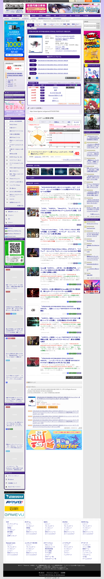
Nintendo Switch (12, 236)
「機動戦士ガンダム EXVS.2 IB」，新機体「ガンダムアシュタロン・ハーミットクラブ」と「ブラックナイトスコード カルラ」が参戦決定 (93, 161)
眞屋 (55, 90)
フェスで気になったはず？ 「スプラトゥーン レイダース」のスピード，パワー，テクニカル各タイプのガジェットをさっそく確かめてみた (14, 377)
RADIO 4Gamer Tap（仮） (16, 157)
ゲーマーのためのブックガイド (16, 164)
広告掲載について (12, 483)
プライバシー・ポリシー (52, 572)
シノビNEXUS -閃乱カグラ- (93, 269)
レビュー (6, 18)
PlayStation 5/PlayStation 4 (14, 233)
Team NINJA (58, 39)
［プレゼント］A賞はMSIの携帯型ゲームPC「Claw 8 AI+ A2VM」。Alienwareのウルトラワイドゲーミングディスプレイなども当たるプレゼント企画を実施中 (93, 146)
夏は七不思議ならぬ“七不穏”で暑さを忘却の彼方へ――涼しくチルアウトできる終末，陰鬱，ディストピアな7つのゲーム (14, 330)
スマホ (40, 15)
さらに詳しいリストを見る (71, 159)
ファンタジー (59, 50)
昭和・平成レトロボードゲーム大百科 (16, 174)
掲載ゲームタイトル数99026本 (14, 10)
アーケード (84, 543)
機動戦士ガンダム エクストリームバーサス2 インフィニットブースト (93, 258)
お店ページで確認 (33, 87)
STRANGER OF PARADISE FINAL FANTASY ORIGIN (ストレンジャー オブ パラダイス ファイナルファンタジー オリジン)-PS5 (56, 426)
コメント (33, 78)
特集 (9, 82)
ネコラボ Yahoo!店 (55, 92)
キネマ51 (12, 199)
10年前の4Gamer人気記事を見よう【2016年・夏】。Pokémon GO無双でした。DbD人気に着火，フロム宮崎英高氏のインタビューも (14, 308)
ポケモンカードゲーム (92, 223)
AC (71, 15)
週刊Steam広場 (13, 153)
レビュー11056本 (10, 12)
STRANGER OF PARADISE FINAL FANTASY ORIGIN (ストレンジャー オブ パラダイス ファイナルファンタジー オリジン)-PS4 (58, 397)
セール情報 (48, 551)
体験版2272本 (19, 12)
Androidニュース (50, 547)
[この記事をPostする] (29, 78)
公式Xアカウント (13, 1)
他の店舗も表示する (74, 103)
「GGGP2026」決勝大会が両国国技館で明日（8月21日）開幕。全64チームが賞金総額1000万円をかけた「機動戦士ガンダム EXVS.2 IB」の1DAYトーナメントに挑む (93, 193)
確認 (42, 87)
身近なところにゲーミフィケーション (16, 195)
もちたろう (38, 156)
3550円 (33, 100)
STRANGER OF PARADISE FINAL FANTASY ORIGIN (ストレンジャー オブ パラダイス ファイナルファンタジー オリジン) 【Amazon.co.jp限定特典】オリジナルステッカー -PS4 (56, 412)
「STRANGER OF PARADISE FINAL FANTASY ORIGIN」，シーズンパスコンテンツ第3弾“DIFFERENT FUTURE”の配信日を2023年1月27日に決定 (60, 360)
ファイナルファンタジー (70, 50)
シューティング (87, 553)
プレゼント (11, 215)
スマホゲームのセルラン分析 (16, 145)
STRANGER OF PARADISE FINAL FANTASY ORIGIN (53, 60)
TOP (7, 15)
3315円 (33, 95)
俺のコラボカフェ (14, 171)
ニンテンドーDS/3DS (31, 543)
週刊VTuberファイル (15, 137)
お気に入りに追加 (71, 77)
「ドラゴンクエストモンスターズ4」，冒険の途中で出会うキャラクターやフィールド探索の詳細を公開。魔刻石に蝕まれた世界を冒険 (93, 153)
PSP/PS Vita (84, 522)
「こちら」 (61, 567)
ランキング (96, 1)
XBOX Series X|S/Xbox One (14, 231)
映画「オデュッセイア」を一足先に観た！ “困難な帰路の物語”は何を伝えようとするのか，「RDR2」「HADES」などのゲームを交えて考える (14, 286)
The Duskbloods (91, 240)
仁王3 (88, 251)
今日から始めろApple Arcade (17, 167)
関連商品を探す (63, 103)
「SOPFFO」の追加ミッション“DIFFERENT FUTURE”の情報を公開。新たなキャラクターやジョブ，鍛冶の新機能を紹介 (60, 339)
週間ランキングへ (95, 214)
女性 (69, 122)
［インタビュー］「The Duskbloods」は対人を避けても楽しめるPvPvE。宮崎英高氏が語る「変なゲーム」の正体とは (14, 468)
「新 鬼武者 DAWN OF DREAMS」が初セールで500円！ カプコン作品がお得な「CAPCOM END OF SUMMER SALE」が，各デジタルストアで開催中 (93, 177)
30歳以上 (56, 122)
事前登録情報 (49, 549)
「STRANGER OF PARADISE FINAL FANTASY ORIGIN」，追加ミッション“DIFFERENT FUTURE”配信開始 (60, 309)
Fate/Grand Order (91, 228)
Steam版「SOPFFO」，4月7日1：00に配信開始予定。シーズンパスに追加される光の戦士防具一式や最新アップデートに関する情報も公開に (60, 270)
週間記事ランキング (13, 211)
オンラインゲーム (12, 524)
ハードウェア (62, 15)
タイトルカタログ (31, 534)
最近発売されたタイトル (44, 18)
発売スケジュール (31, 532)
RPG (63, 46)
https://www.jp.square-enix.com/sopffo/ (65, 36)
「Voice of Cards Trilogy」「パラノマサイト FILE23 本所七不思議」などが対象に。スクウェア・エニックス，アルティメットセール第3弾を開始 (60, 232)
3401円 (33, 98)
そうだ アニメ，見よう (15, 160)
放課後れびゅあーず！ (15, 202)
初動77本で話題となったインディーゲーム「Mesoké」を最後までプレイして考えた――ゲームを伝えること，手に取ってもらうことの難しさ (14, 399)
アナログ (77, 15)
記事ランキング (12, 536)
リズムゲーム (86, 555)
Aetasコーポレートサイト (14, 486)
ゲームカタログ (57, 18)
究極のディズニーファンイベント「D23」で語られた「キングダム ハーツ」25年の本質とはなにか (14, 446)
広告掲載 (63, 572)
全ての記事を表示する (74, 377)
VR (55, 15)
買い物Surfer (13, 188)
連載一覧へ (21, 205)
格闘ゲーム (86, 549)
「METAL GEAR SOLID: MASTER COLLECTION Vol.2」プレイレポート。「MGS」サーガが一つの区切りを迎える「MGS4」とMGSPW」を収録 (93, 201)
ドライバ (10, 222)
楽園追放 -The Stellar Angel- (93, 246)
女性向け (48, 15)
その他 (85, 556)
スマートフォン (48, 543)
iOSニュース (48, 545)
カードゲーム (86, 551)
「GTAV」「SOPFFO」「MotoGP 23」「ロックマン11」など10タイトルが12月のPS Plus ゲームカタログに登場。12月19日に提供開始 (60, 211)
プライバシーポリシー (13, 475)
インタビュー (25, 18)
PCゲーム (10, 228)
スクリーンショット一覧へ (75, 165)
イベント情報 (86, 547)
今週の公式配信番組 (15, 134)
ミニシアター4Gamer (15, 185)
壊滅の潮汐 (89, 275)
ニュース (10, 80)
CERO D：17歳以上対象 (61, 48)
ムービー (33, 18)
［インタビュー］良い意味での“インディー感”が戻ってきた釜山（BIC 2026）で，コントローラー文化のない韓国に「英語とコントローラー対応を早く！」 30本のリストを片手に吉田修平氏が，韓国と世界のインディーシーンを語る (14, 424)
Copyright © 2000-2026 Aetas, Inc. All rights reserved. (52, 574)
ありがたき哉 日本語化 (15, 191)
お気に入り (80, 1)
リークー (55, 98)
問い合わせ (33, 1)
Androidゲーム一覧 (50, 558)
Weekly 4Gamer (13, 124)
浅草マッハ (55, 100)
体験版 (9, 528)
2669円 (33, 90)
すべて (76, 122)
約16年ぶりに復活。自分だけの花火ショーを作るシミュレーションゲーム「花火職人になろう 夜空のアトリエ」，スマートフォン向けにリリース (93, 209)
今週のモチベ (13, 127)
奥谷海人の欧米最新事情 (16, 121)
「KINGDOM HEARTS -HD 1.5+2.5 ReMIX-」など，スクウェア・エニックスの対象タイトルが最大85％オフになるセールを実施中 (60, 189)
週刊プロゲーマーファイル (16, 131)
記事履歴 (88, 1)
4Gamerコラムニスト (15, 178)
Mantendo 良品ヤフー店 (55, 95)
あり (42, 90)
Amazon (55, 87)
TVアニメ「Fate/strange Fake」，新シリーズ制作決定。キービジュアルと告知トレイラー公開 (93, 185)
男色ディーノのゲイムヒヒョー (16, 141)
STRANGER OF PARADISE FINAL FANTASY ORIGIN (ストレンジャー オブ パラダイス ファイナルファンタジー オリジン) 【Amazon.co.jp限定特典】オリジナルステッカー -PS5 (56, 421)
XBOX (18, 15)
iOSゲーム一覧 (49, 556)
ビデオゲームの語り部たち (16, 181)
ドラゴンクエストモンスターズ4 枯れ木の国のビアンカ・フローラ (93, 234)
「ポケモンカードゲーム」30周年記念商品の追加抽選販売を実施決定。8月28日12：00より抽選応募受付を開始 (93, 138)
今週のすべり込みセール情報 (16, 150)
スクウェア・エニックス (62, 38)
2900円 (33, 92)
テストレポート (68, 547)
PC (12, 15)
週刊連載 (10, 532)
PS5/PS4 (26, 15)
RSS (5, 1)
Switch (33, 15)
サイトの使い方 (24, 1)
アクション (58, 46)
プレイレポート (15, 18)
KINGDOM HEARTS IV (92, 264)
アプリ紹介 (48, 553)
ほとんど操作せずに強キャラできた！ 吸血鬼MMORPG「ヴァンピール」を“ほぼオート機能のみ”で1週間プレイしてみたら (14, 355)
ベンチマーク (68, 555)
